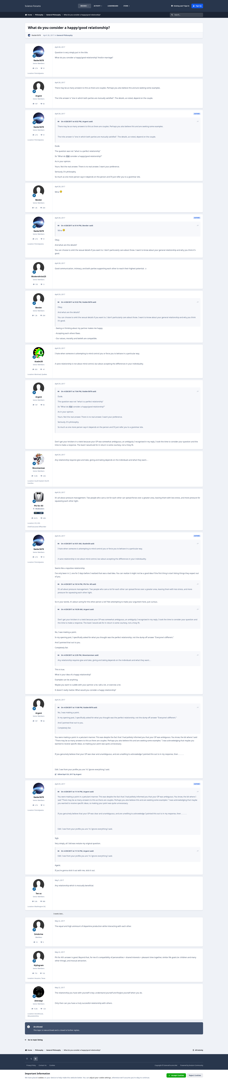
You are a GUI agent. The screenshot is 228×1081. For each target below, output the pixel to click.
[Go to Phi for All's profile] (38, 496)
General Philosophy (65, 35)
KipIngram (39, 965)
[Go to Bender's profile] (38, 191)
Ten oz (39, 893)
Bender (38, 200)
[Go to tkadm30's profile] (38, 352)
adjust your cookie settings (100, 1077)
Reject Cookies (195, 1075)
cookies (41, 1077)
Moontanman (38, 468)
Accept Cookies (177, 1075)
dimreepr (38, 1001)
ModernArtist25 (38, 276)
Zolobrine (38, 934)
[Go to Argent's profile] (38, 87)
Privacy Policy (31, 1065)
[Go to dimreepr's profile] (38, 992)
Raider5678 (36, 35)
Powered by (191, 1065)
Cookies (52, 1065)
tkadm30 (39, 361)
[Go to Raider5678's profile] (29, 35)
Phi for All (38, 506)
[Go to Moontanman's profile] (38, 459)
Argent (39, 96)
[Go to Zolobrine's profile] (38, 925)
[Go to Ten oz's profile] (38, 884)
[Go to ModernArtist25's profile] (38, 267)
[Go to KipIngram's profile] (38, 956)
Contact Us (42, 1065)
